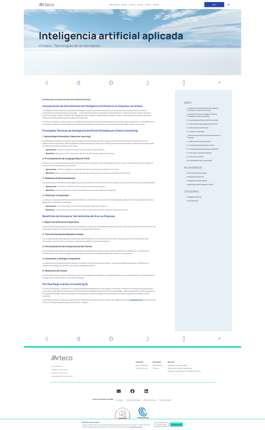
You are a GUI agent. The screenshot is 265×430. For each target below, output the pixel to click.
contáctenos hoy (136, 300)
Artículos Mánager (142, 365)
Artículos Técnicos (142, 368)
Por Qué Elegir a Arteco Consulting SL (200, 160)
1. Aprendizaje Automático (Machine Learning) (203, 120)
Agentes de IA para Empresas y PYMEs (200, 184)
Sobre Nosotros (114, 5)
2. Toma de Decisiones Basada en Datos (201, 145)
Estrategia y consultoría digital (177, 365)
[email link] (119, 391)
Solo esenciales (162, 425)
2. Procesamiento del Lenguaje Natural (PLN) (203, 124)
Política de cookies (136, 427)
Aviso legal (119, 400)
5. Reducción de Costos (195, 157)
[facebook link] (132, 391)
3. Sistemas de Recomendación (198, 128)
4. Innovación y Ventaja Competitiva (200, 153)
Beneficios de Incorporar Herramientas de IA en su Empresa (204, 136)
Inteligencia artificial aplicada (197, 181)
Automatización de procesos (197, 173)
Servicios (124, 5)
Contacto (148, 5)
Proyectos (132, 5)
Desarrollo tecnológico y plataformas (180, 368)
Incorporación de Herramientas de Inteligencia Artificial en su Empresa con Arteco (203, 109)
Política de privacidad (133, 400)
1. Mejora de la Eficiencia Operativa (199, 141)
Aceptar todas (176, 425)
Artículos (140, 5)
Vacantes (156, 5)
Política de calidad (165, 400)
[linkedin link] (146, 391)
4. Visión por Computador (196, 132)
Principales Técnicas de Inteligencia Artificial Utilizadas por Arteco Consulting (202, 115)
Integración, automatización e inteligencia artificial (184, 371)
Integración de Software (196, 177)
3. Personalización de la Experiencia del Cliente (203, 149)
